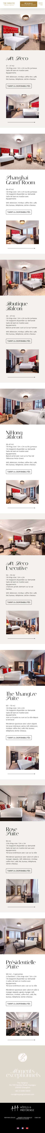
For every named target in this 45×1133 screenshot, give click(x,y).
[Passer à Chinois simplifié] (27, 1128)
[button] (21, 122)
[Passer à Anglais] (18, 1128)
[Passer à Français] (22, 1128)
